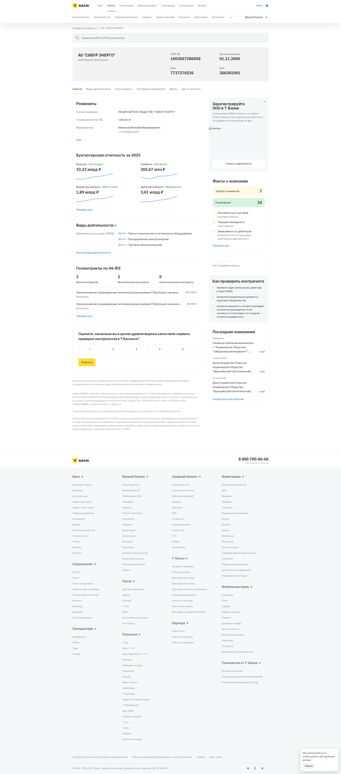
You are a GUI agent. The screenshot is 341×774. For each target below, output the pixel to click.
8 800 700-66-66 (254, 459)
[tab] (77, 89)
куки (323, 752)
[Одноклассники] (255, 768)
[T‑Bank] (80, 6)
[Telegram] (262, 768)
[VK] (248, 768)
